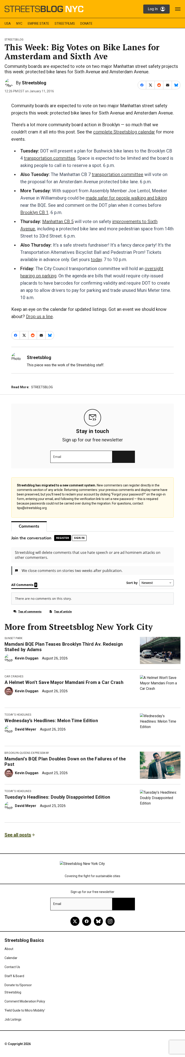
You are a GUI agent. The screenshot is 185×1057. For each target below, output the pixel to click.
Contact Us (12, 967)
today (96, 259)
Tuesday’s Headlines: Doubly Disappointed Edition (57, 797)
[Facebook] (86, 921)
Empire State (38, 23)
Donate (86, 23)
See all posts (18, 835)
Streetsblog (14, 39)
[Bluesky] (98, 921)
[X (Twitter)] (74, 921)
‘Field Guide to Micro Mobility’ (25, 1010)
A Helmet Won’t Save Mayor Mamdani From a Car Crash (64, 682)
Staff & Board (14, 976)
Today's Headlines (18, 714)
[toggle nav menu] (177, 9)
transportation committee (49, 158)
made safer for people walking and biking (126, 198)
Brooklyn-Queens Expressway (27, 753)
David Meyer (25, 729)
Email (57, 457)
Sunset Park (14, 638)
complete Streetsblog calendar (124, 132)
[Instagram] (110, 921)
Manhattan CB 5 (58, 221)
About (9, 949)
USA (8, 23)
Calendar (11, 958)
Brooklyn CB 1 (34, 212)
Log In (153, 9)
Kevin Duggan (26, 658)
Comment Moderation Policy (25, 1001)
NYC (19, 23)
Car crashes (14, 676)
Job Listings (13, 1019)
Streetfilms (65, 23)
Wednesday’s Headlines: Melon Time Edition (51, 720)
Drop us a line (39, 316)
